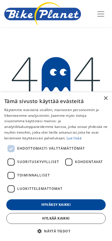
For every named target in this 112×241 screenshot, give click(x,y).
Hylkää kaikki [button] (55, 218)
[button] (56, 231)
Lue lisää (74, 138)
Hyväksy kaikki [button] (56, 204)
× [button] (105, 98)
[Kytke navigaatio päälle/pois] (101, 14)
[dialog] (56, 166)
